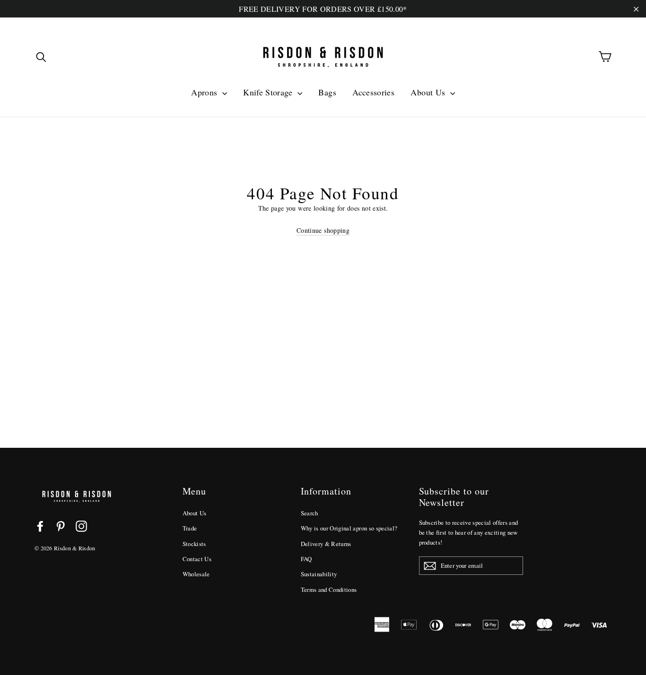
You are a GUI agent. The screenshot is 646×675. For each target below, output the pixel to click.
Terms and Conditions (329, 589)
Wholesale (196, 574)
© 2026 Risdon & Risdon (65, 548)
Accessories (373, 92)
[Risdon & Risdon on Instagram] (81, 526)
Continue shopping (323, 230)
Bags (327, 92)
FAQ (306, 559)
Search (309, 513)
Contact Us (197, 559)
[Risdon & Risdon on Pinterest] (60, 526)
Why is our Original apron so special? (349, 528)
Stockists (194, 543)
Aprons (205, 92)
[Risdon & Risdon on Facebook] (40, 526)
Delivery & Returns (326, 543)
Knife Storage (269, 92)
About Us (428, 92)
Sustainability (319, 574)
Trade (190, 528)
